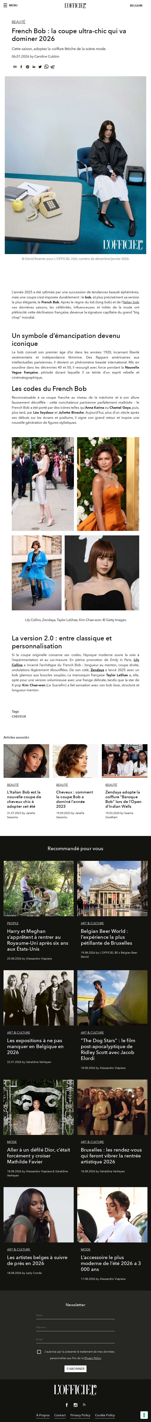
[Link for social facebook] (67, 1406)
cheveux (19, 716)
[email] (15, 67)
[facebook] (21, 67)
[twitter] (40, 67)
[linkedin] (34, 67)
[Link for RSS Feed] (84, 1405)
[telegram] (53, 67)
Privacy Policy (92, 1358)
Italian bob (131, 302)
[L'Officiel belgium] (75, 6)
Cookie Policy (105, 1415)
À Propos (43, 1415)
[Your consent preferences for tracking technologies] (144, 1415)
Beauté (18, 22)
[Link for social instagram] (75, 1406)
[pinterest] (27, 67)
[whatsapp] (46, 67)
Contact (60, 1415)
